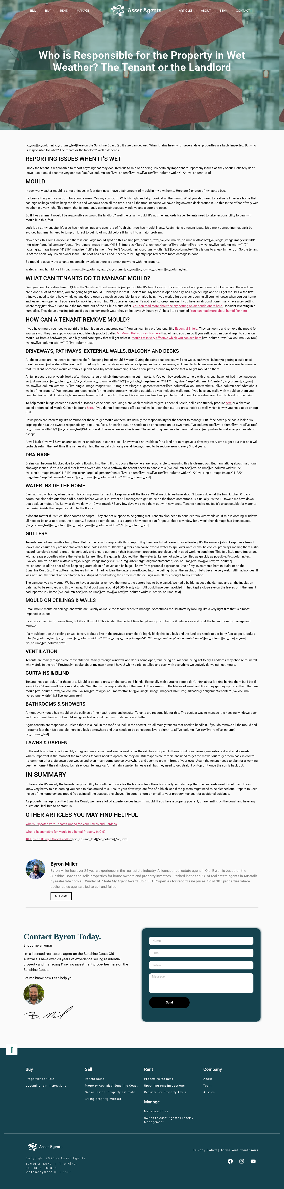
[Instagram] (242, 1161)
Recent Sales (94, 1079)
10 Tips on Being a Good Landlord (49, 839)
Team (223, 10)
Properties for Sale (40, 1079)
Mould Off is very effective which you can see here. (167, 338)
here (229, 403)
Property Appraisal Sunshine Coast (111, 1085)
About (206, 10)
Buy (48, 10)
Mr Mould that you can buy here (139, 333)
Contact (243, 10)
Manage (83, 10)
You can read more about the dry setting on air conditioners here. (178, 306)
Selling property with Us (103, 1099)
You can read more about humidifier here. (219, 311)
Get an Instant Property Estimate (110, 1092)
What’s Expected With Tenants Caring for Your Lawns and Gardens (71, 824)
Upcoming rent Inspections (46, 1085)
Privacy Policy (205, 1150)
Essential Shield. (186, 328)
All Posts (61, 896)
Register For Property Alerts (165, 1092)
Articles (186, 10)
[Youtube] (253, 1161)
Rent (64, 10)
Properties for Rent (158, 1079)
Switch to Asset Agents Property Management (168, 1120)
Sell (32, 10)
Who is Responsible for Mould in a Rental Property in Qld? (65, 832)
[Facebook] (230, 1161)
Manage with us (156, 1111)
